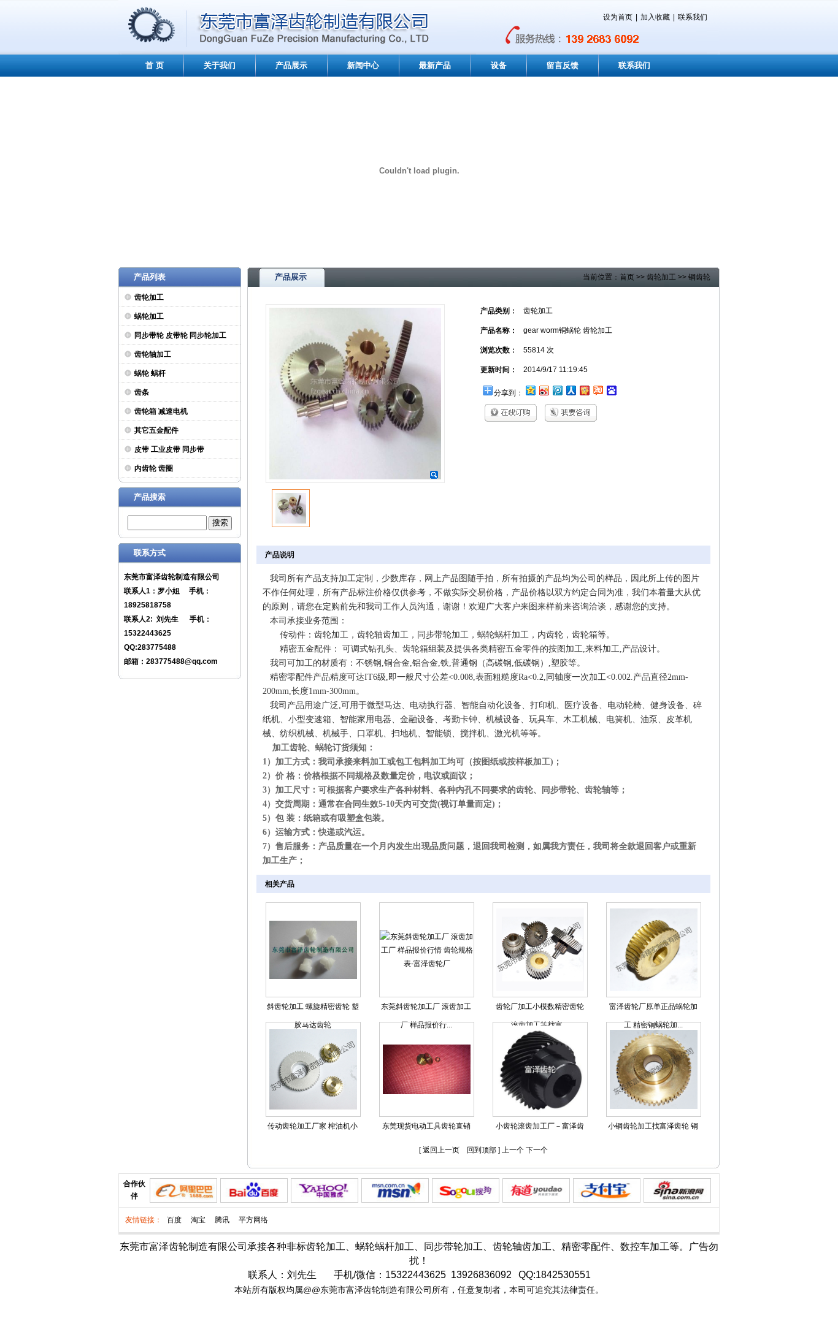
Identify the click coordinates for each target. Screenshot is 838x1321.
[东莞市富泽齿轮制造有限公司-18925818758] (152, 52)
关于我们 (220, 65)
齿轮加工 (149, 297)
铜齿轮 (699, 277)
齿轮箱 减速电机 (161, 411)
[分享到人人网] (570, 390)
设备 (499, 65)
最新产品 (435, 65)
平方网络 (253, 1220)
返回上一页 (441, 1150)
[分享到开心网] (584, 390)
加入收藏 (655, 17)
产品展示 (291, 65)
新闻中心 (363, 65)
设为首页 (617, 17)
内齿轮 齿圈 (153, 468)
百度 (174, 1220)
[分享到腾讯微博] (557, 390)
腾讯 (222, 1220)
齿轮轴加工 (152, 354)
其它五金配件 (156, 430)
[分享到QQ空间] (530, 390)
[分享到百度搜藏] (611, 390)
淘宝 (198, 1220)
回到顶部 (481, 1150)
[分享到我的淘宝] (597, 390)
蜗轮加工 (149, 316)
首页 (627, 277)
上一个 (513, 1150)
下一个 (537, 1150)
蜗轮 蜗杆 (150, 373)
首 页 (154, 65)
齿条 (141, 392)
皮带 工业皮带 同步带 (169, 449)
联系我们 (692, 17)
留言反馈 (563, 65)
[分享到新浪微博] (543, 390)
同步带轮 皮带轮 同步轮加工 (180, 335)
